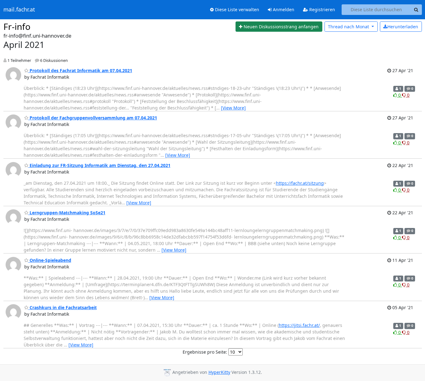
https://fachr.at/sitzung (300, 183)
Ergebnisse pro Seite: (205, 352)
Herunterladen (402, 27)
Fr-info (16, 26)
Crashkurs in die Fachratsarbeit (62, 307)
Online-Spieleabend (49, 260)
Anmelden (283, 9)
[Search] (416, 9)
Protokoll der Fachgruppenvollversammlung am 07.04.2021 (92, 118)
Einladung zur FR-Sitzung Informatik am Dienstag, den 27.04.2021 (99, 165)
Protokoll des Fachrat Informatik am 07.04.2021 (80, 70)
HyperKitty (219, 372)
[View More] (233, 108)
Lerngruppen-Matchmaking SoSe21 (66, 213)
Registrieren (321, 9)
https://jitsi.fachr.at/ (299, 325)
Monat (349, 27)
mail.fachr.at (19, 9)
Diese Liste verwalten (236, 9)
